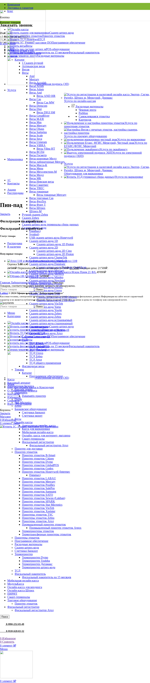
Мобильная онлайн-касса (37, 432)
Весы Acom (36, 86)
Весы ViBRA (37, 145)
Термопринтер (24, 554)
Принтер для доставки (29, 448)
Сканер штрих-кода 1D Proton (55, 244)
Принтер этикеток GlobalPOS (40, 465)
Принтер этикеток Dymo (37, 461)
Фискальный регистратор (38, 442)
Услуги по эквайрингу (114, 149)
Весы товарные (38, 191)
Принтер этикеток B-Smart (38, 455)
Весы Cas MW (45, 102)
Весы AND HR (46, 95)
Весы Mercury (37, 125)
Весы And (35, 92)
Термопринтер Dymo (35, 557)
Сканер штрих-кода (27, 547)
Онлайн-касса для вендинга (24, 587)
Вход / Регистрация (19, 403)
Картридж (85, 119)
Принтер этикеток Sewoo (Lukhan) (43, 498)
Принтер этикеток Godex (37, 468)
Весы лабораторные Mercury (47, 161)
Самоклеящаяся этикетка (94, 116)
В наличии (14, 246)
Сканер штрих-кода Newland (47, 280)
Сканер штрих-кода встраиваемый (50, 320)
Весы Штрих (37, 208)
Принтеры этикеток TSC (37, 514)
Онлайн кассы (24, 422)
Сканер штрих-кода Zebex (45, 313)
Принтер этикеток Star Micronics (42, 504)
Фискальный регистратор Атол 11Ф (55, 260)
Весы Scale (36, 135)
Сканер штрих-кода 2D (43, 247)
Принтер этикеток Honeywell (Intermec (46, 471)
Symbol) (34, 234)
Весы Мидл (36, 175)
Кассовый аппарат (18, 382)
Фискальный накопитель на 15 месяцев (46, 577)
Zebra (18, 405)
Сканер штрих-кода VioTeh (46, 303)
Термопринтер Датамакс (37, 564)
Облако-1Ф (32, 276)
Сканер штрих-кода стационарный (51, 323)
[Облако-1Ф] (16, 276)
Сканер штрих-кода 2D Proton (55, 254)
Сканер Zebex (30, 217)
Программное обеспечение (31, 541)
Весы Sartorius (38, 132)
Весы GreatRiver (39, 115)
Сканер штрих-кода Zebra (45, 316)
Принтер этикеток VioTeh (38, 508)
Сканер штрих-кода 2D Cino (54, 250)
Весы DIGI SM (46, 112)
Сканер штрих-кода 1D (43, 241)
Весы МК (35, 178)
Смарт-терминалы (33, 438)
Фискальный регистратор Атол (48, 445)
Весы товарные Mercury (51, 194)
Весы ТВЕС (36, 188)
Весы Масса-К (38, 165)
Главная (5, 282)
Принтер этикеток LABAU (39, 478)
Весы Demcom (38, 105)
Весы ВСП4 (36, 151)
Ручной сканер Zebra (35, 214)
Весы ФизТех (37, 201)
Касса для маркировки (36, 428)
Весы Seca (35, 138)
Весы (18, 419)
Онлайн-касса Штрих (20, 590)
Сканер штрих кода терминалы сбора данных (50, 224)
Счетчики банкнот (33, 412)
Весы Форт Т (37, 204)
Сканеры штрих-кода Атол (46, 333)
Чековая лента (87, 109)
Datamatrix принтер (34, 395)
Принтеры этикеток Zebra (38, 517)
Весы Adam (36, 89)
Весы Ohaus (36, 128)
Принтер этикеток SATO (37, 494)
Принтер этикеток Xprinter (38, 511)
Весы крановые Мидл (43, 158)
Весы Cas (35, 99)
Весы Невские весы (41, 181)
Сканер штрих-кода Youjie (45, 310)
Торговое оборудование (22, 600)
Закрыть (5, 214)
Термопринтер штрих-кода (38, 567)
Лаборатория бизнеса (24, 282)
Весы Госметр (38, 155)
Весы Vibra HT (46, 148)
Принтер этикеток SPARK (38, 501)
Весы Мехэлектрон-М (43, 171)
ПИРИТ (12, 593)
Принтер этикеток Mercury (38, 481)
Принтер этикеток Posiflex (38, 484)
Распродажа (14, 243)
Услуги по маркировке (131, 139)
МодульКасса (15, 583)
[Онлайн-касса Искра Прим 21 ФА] (30, 272)
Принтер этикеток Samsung (39, 491)
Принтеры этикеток (27, 537)
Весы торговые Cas (41, 198)
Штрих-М (35, 211)
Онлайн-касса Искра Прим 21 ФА (75, 272)
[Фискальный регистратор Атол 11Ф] (20, 260)
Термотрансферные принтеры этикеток (46, 534)
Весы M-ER (36, 119)
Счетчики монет (32, 415)
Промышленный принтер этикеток (44, 524)
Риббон (83, 113)
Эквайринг (45, 282)
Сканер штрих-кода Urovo (45, 290)
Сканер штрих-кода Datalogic (47, 264)
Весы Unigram (38, 142)
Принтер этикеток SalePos (38, 488)
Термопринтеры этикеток (38, 531)
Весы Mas (35, 122)
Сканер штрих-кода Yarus (45, 306)
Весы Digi (35, 109)
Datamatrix (21, 392)
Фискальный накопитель (30, 573)
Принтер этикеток (26, 452)
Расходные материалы (28, 544)
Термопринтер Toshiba (36, 560)
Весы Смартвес (38, 184)
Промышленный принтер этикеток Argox (55, 527)
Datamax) (35, 231)
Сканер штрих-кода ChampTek (48, 257)
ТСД (17, 570)
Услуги (68, 163)
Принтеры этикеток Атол (38, 521)
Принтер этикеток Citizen (38, 458)
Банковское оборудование (31, 409)
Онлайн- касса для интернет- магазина (46, 435)
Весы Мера (36, 168)
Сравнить (13, 400)
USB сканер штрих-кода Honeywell (51, 237)
